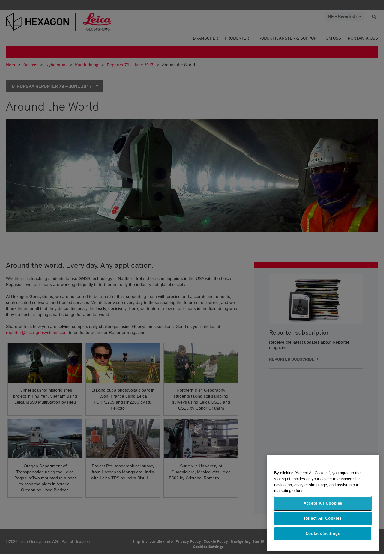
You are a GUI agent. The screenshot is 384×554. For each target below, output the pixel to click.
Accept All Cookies (323, 503)
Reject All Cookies (323, 518)
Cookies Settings (323, 533)
